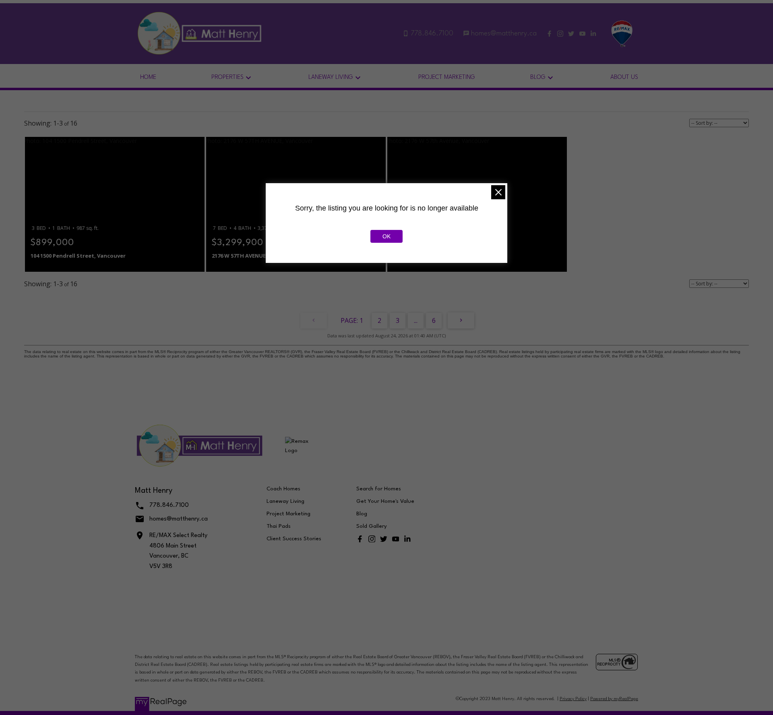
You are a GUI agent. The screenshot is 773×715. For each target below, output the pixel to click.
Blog (361, 514)
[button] (549, 34)
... (416, 320)
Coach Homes (283, 489)
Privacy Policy (573, 699)
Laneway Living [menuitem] (330, 77)
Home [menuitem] (148, 77)
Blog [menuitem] (538, 77)
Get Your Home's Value (385, 501)
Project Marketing (288, 514)
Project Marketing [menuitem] (446, 77)
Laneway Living (285, 501)
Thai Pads (279, 526)
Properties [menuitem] (227, 77)
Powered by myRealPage (614, 699)
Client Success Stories (294, 538)
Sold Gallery (371, 526)
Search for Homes (378, 489)
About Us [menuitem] (624, 77)
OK (386, 236)
